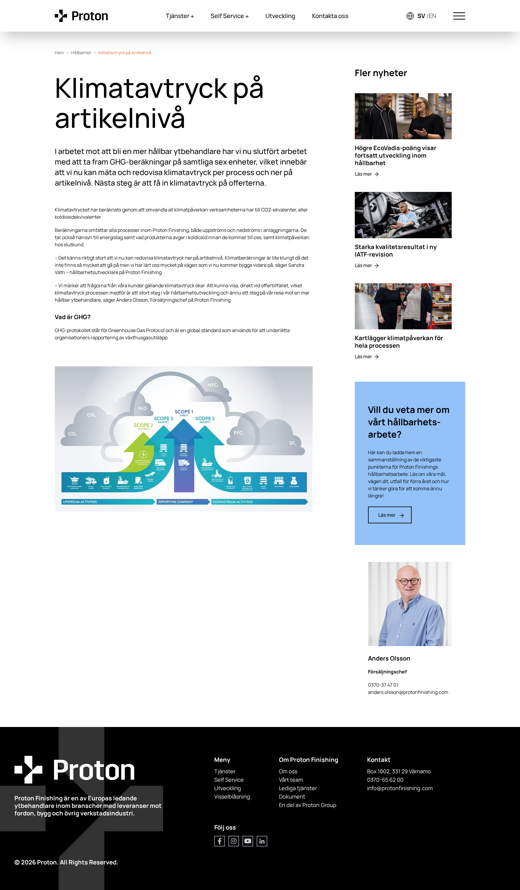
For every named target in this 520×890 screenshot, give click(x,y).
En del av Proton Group (307, 804)
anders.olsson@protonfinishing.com (408, 692)
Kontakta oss (330, 16)
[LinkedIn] (262, 841)
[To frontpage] (81, 16)
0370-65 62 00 (385, 779)
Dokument (292, 796)
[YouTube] (248, 841)
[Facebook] (219, 841)
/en (431, 16)
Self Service (227, 16)
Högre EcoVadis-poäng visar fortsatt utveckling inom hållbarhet (395, 155)
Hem (59, 52)
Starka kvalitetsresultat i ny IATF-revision (396, 250)
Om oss (288, 771)
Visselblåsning (232, 796)
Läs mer (363, 174)
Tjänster (177, 16)
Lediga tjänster (298, 788)
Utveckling (280, 16)
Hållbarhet (81, 52)
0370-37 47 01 (383, 685)
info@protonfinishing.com (400, 788)
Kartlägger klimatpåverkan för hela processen (399, 342)
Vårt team (291, 779)
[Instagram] (233, 841)
